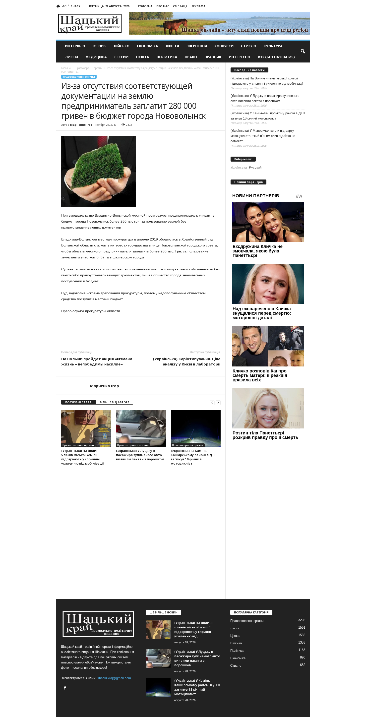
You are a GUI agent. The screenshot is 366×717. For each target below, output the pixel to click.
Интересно (239, 57)
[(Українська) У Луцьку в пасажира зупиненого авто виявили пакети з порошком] (141, 428)
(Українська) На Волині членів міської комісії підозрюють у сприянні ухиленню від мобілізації (82, 457)
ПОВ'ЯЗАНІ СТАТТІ (78, 402)
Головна (145, 6)
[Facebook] (65, 688)
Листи (71, 57)
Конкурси (224, 46)
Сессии (121, 57)
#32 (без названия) (276, 57)
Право (191, 57)
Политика (167, 57)
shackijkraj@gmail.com (114, 678)
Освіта (142, 57)
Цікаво (235, 636)
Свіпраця (180, 6)
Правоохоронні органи (79, 76)
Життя (172, 46)
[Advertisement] (141, 327)
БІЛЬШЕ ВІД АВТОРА (114, 402)
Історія (100, 46)
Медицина (96, 57)
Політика (237, 651)
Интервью (75, 46)
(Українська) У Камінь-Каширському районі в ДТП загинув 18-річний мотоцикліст (194, 457)
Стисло (248, 46)
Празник (212, 57)
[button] (302, 51)
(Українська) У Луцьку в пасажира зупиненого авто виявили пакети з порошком (140, 454)
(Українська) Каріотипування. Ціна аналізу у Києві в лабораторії (186, 361)
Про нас (162, 6)
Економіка (147, 46)
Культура (273, 46)
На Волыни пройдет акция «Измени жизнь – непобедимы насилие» (96, 361)
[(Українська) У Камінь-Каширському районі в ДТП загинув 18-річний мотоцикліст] (196, 428)
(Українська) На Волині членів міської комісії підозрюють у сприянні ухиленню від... (193, 629)
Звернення (196, 46)
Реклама (198, 6)
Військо (121, 46)
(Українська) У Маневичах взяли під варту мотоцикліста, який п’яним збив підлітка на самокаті (263, 136)
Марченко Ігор (81, 124)
